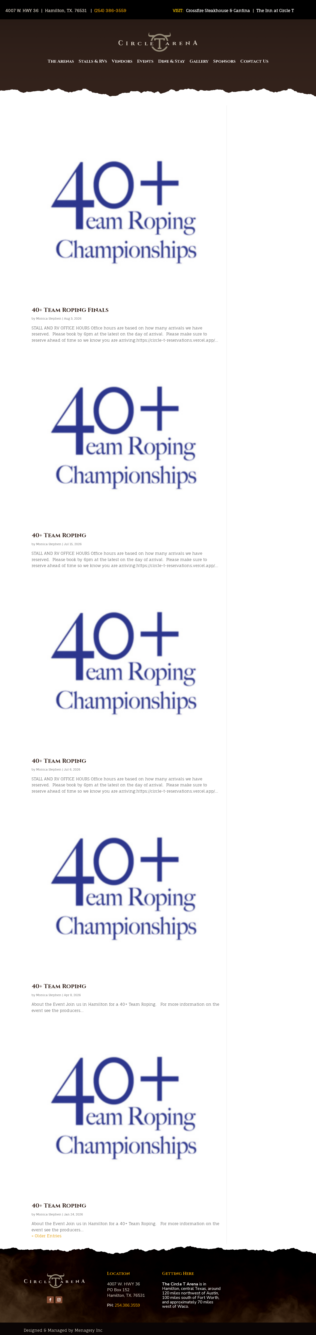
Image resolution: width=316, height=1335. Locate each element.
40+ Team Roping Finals (70, 310)
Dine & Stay (171, 61)
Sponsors (224, 61)
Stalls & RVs (93, 61)
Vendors (122, 61)
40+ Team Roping (59, 535)
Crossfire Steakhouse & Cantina (218, 10)
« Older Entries (46, 1235)
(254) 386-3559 (109, 10)
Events (145, 61)
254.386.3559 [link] (127, 1305)
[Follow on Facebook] (50, 1299)
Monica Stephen (48, 318)
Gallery (199, 61)
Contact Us (254, 61)
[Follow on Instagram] (58, 1299)
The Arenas (61, 61)
